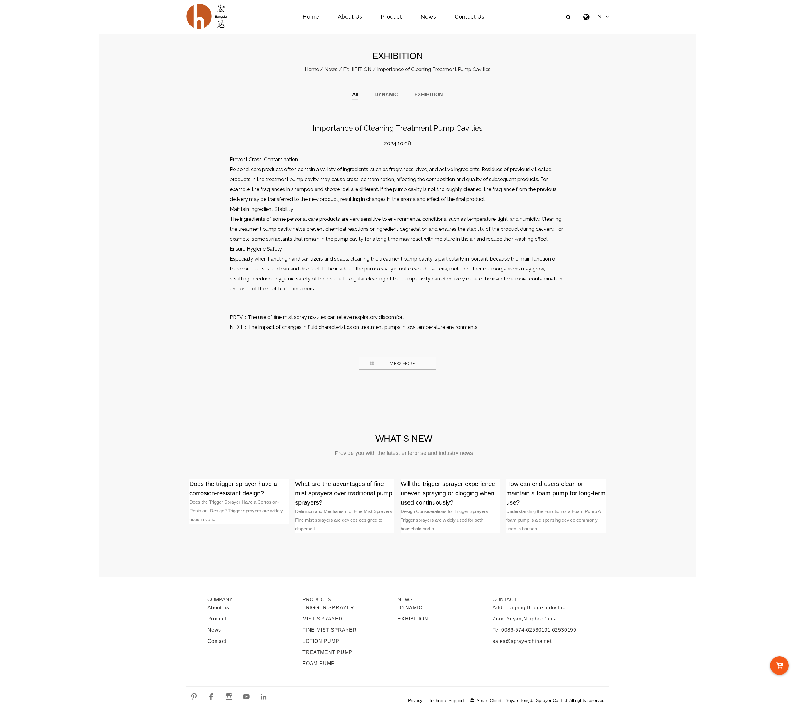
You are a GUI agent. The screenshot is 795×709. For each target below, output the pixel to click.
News (428, 16)
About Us (350, 16)
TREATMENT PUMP (327, 652)
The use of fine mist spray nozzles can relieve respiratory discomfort (326, 317)
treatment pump (284, 179)
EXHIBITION (357, 69)
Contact (216, 641)
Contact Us (469, 16)
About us (218, 607)
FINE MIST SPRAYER (329, 630)
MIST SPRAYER (322, 618)
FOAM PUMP (318, 663)
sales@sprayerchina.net (522, 641)
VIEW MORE (402, 363)
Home (310, 16)
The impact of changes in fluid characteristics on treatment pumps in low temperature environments (363, 327)
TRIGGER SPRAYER (328, 607)
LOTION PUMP (320, 641)
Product (391, 16)
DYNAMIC (386, 94)
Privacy (415, 700)
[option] (239, 501)
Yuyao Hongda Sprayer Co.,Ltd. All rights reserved (555, 700)
